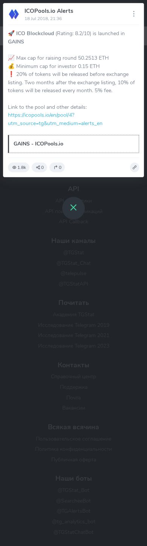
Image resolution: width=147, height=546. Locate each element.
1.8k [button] (21, 167)
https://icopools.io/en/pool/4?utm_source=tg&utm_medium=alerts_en (55, 119)
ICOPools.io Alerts (48, 11)
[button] (134, 167)
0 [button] (42, 167)
